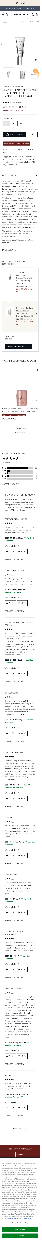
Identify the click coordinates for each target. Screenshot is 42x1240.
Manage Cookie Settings (20, 1223)
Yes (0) (11, 551)
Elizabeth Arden (13, 86)
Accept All (20, 1236)
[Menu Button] (2, 14)
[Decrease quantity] (6, 123)
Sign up (20, 1154)
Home (5, 22)
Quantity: (7, 119)
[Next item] (36, 400)
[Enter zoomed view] (36, 60)
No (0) (23, 551)
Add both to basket (18, 346)
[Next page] (26, 1129)
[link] (32, 14)
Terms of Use (27, 1218)
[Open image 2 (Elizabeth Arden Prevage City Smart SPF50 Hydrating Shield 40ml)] (22, 73)
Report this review (14, 559)
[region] (20, 1198)
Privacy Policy (14, 1218)
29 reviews (17, 102)
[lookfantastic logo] (20, 14)
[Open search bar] (7, 14)
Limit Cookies (20, 1229)
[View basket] (37, 14)
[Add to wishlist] (33, 134)
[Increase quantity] (20, 123)
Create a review (10, 484)
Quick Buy (21, 428)
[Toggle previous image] (2, 44)
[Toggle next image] (38, 44)
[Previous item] (4, 400)
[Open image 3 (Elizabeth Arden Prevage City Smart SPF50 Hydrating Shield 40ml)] (36, 73)
